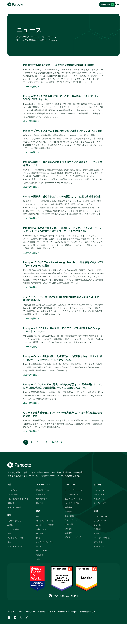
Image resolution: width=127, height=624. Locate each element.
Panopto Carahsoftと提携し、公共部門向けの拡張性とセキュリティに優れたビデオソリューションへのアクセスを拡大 (62, 358)
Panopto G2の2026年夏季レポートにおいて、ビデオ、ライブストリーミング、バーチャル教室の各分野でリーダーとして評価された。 (62, 229)
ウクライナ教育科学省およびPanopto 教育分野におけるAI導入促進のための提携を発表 (62, 414)
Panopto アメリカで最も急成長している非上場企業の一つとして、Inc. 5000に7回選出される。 (61, 98)
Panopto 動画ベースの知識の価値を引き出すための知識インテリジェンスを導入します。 (62, 164)
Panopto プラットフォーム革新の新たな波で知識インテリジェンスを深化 (62, 130)
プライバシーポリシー (26, 611)
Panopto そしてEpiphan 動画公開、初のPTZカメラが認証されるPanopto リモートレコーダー (62, 330)
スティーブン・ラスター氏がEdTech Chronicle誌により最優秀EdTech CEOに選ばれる (61, 298)
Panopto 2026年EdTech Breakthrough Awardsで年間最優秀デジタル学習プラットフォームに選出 (63, 264)
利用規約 (41, 611)
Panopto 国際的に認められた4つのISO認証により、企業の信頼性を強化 (61, 196)
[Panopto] (15, 4)
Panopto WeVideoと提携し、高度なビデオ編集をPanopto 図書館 (58, 64)
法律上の (51, 611)
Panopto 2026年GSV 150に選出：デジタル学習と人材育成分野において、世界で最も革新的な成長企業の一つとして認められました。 (63, 386)
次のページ (57, 442)
